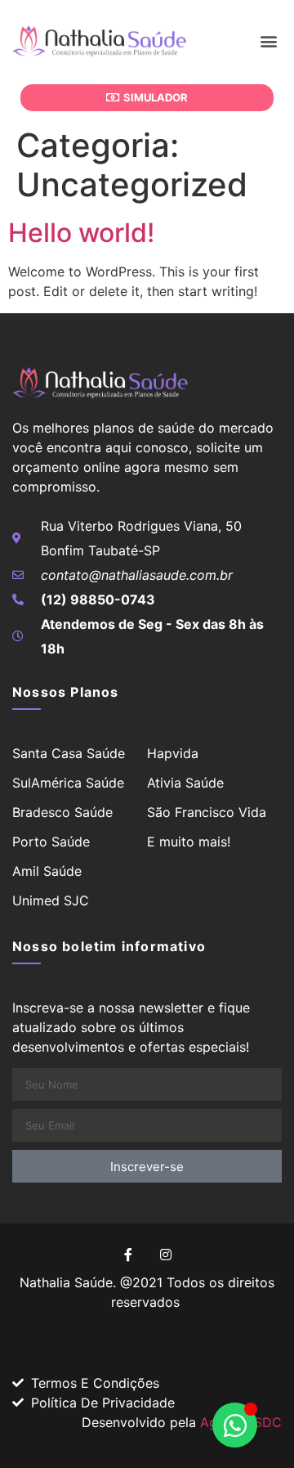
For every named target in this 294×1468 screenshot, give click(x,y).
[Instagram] (165, 1254)
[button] (268, 40)
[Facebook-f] (128, 1254)
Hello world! (81, 233)
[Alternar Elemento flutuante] (234, 1425)
